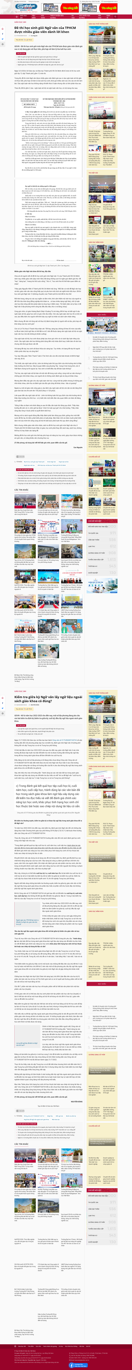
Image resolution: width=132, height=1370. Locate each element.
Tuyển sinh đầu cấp (96, 560)
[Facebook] (2, 33)
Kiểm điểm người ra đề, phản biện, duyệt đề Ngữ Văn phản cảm (36, 731)
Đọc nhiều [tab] (102, 315)
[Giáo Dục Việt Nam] (26, 8)
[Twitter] (2, 39)
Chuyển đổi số (94, 457)
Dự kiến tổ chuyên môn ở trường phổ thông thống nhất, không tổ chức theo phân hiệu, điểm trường (105, 339)
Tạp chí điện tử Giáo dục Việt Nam (48, 1106)
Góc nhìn (43, 17)
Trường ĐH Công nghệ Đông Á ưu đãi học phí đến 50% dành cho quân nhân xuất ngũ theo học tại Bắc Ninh (48, 638)
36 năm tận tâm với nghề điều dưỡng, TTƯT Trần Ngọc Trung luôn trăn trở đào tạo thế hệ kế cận (109, 444)
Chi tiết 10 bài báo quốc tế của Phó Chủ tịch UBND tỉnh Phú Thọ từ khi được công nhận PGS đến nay (95, 137)
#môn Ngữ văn (51, 462)
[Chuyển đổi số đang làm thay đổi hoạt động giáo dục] (109, 199)
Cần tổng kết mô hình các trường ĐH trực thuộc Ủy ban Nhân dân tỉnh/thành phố (95, 230)
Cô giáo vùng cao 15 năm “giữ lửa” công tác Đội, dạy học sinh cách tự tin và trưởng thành (95, 443)
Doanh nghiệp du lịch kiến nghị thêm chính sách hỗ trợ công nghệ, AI (109, 492)
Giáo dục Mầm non (96, 242)
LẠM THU (91, 546)
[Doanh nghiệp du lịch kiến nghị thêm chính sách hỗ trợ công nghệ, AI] (109, 483)
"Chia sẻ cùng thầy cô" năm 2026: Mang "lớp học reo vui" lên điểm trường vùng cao (100, 401)
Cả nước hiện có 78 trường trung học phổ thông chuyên (48, 561)
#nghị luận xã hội (63, 462)
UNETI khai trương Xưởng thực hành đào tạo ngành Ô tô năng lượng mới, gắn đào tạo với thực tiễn (71, 613)
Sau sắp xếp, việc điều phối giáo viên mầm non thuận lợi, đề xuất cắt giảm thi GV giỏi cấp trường (95, 279)
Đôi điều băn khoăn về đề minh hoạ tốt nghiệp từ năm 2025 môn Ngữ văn (39, 62)
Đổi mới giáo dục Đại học (98, 527)
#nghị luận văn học (29, 465)
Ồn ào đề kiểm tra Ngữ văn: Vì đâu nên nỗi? (30, 734)
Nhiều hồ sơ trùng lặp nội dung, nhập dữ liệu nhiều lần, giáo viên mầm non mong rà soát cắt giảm (95, 302)
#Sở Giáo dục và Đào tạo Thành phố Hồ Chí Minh (52, 465)
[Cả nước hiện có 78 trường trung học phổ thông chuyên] (48, 551)
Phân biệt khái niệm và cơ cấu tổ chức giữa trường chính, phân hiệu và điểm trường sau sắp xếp (45, 478)
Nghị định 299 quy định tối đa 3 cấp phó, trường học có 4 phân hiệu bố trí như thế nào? (104, 349)
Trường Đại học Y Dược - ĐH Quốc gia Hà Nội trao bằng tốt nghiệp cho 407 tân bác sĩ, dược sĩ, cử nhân (71, 588)
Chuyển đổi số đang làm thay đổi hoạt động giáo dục (109, 207)
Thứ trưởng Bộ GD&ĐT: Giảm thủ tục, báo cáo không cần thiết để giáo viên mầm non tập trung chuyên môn (109, 302)
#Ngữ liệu (50, 1116)
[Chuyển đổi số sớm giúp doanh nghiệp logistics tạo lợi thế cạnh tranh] (109, 502)
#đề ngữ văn (59, 1116)
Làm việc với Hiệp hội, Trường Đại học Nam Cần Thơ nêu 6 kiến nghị (109, 229)
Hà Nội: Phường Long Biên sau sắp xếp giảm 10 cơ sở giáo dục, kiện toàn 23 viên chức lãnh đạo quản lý (48, 538)
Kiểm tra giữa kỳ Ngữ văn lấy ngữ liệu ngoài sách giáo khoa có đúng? (38, 57)
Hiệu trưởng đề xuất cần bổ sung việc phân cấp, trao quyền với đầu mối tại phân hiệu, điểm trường (95, 84)
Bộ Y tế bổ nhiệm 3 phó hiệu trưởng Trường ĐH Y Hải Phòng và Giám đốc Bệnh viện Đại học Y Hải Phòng (24, 638)
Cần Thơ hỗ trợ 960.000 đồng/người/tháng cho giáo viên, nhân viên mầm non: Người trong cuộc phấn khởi (100, 257)
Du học (73, 17)
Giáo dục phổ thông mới (98, 24)
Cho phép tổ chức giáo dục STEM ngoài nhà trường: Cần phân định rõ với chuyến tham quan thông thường (24, 538)
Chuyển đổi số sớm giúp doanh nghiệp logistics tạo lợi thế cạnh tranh (109, 511)
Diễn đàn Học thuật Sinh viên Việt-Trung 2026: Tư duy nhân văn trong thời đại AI (23, 512)
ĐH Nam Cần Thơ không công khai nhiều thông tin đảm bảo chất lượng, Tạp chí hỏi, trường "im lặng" (24, 678)
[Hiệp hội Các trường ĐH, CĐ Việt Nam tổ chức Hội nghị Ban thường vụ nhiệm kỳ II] (95, 199)
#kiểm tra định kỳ (71, 1116)
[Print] (2, 44)
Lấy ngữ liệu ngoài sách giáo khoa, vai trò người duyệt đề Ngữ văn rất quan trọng (41, 729)
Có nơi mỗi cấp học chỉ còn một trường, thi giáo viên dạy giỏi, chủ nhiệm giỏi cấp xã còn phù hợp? (46, 473)
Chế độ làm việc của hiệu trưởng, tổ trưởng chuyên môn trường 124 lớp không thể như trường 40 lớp (46, 481)
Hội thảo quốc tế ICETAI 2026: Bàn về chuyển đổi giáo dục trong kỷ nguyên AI (25, 612)
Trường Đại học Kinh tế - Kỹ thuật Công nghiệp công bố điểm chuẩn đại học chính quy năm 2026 (105, 359)
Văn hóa (99, 17)
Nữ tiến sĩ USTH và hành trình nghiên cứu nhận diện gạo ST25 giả (109, 420)
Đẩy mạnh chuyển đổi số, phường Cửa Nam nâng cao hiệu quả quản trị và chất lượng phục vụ (102, 472)
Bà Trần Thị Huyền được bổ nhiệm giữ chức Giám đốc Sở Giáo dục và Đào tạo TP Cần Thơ (101, 115)
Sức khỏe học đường (84, 17)
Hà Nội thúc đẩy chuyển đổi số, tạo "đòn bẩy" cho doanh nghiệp (94, 492)
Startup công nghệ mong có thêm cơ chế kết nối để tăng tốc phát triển (95, 511)
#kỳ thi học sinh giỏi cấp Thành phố (34, 462)
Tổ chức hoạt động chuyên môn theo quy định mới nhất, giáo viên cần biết (104, 378)
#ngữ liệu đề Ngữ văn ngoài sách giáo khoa (36, 1119)
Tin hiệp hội (93, 173)
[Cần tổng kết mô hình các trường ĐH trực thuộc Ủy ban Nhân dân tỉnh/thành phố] (95, 220)
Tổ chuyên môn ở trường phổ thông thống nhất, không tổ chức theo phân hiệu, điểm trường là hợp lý (109, 61)
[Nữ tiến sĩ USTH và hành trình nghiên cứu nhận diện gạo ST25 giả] (109, 411)
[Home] (2, 28)
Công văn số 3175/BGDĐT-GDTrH (64, 740)
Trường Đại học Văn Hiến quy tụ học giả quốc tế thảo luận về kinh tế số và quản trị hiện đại (48, 587)
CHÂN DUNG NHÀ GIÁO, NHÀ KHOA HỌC (101, 98)
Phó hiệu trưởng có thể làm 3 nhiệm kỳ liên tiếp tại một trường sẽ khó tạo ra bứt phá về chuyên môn (105, 369)
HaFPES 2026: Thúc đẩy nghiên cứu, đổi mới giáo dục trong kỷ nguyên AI (24, 587)
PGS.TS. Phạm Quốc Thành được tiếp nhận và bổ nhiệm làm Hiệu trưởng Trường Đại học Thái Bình (109, 160)
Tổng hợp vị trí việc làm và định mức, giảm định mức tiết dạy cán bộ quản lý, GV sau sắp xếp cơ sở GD (47, 483)
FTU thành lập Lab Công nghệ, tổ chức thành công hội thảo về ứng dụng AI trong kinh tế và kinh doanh (48, 613)
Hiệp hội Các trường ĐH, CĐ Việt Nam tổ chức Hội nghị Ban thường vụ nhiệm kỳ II (95, 209)
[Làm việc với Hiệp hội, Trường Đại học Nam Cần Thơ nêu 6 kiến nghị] (109, 220)
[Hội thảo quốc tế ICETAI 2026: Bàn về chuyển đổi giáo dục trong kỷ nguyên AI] (25, 601)
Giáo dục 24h (23, 17)
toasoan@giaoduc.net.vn (111, 1)
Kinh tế (108, 17)
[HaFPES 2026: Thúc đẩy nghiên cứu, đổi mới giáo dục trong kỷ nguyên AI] (25, 576)
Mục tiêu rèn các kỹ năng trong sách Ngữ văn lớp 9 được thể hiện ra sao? (39, 59)
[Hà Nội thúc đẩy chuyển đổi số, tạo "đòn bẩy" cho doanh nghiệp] (95, 483)
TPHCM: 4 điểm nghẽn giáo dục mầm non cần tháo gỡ (109, 277)
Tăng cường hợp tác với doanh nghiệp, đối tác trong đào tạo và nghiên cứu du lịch (100, 188)
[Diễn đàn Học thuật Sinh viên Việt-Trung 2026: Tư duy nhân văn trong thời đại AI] (25, 501)
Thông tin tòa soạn (33, 1)
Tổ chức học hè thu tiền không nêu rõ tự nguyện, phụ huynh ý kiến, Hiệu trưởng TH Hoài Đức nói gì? (70, 513)
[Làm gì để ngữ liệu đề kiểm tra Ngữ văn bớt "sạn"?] (27, 1034)
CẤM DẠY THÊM (93, 540)
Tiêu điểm (34, 17)
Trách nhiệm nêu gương (57, 17)
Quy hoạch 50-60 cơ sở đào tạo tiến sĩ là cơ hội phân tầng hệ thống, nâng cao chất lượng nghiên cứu (71, 563)
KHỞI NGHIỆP (93, 573)
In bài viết (21, 456)
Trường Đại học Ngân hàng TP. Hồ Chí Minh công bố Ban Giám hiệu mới (109, 134)
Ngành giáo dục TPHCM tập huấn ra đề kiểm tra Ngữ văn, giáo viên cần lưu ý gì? (41, 64)
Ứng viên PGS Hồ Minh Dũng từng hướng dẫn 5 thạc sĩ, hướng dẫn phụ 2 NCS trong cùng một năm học (94, 160)
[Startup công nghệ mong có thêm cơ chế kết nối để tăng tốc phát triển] (95, 502)
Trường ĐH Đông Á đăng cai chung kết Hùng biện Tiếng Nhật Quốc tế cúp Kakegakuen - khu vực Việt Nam (71, 538)
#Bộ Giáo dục (56, 1119)
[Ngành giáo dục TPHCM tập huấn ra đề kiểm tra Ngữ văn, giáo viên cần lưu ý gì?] (27, 911)
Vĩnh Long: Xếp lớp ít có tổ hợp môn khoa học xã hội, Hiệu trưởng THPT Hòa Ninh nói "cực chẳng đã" (95, 61)
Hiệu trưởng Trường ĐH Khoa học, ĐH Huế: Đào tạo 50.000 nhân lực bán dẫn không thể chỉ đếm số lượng (48, 663)
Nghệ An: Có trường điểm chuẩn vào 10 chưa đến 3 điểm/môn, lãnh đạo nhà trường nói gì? (109, 84)
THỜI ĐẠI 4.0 (92, 566)
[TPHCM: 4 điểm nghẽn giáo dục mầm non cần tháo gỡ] (109, 268)
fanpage (78, 1365)
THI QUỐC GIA (93, 533)
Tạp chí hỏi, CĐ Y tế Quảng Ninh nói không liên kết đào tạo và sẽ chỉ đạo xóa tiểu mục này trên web (24, 563)
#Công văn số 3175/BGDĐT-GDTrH (34, 1116)
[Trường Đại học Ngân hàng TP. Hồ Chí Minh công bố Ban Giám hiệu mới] (109, 125)
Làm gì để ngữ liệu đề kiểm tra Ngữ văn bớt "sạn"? (26, 1044)
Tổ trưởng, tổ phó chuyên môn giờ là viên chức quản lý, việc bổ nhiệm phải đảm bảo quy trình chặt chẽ (47, 475)
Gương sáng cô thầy (97, 385)
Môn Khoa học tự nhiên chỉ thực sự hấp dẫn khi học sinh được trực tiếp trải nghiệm (95, 422)
